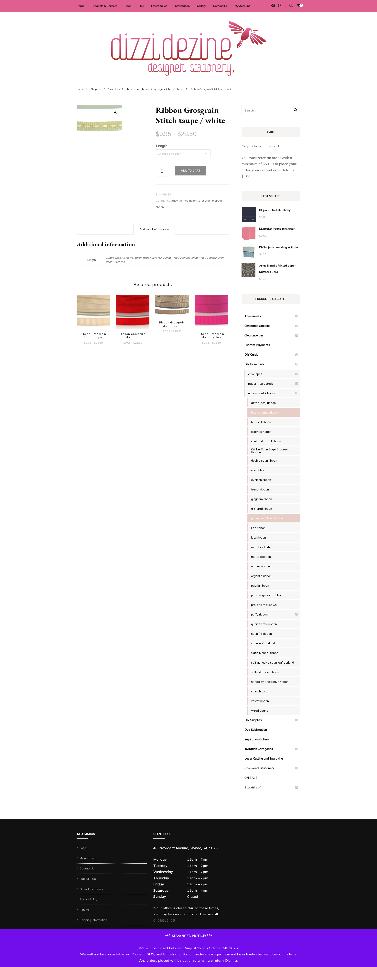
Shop (128, 6)
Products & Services (104, 6)
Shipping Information (93, 920)
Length (161, 145)
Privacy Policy (88, 899)
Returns (85, 909)
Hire (141, 6)
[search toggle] (291, 5)
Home (80, 6)
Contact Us (220, 6)
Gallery (201, 6)
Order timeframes (91, 889)
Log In (84, 848)
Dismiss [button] (231, 960)
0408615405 (164, 920)
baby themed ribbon (184, 200)
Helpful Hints (88, 878)
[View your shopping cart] (298, 5)
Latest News (159, 6)
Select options (93, 312)
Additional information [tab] (154, 229)
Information (182, 6)
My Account (242, 6)
